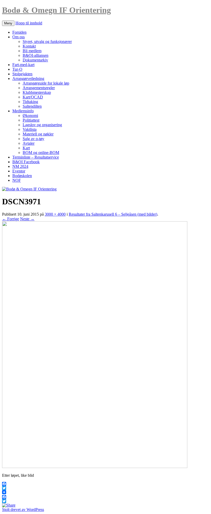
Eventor (18, 171)
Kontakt (29, 46)
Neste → (27, 219)
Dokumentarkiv (35, 60)
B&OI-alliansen (35, 55)
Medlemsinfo (23, 111)
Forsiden (19, 32)
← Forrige (10, 219)
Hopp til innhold (28, 23)
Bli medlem (32, 51)
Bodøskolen (22, 175)
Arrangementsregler (39, 88)
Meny (8, 23)
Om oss (18, 37)
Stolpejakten (22, 74)
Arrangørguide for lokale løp (46, 83)
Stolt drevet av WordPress (23, 509)
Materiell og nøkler (38, 134)
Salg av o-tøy (33, 138)
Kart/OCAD (33, 97)
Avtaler (28, 143)
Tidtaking (30, 101)
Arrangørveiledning (28, 78)
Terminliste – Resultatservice (35, 157)
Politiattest (31, 120)
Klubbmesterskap (37, 92)
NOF (16, 180)
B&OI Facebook (26, 162)
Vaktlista (30, 129)
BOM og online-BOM (41, 152)
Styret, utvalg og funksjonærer (47, 41)
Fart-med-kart (23, 64)
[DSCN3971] (94, 466)
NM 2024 (20, 166)
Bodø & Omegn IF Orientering (56, 10)
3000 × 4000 (55, 214)
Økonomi (30, 115)
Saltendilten (32, 106)
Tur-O (17, 69)
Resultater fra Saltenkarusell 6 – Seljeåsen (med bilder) (113, 214)
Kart (26, 148)
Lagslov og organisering (42, 125)
